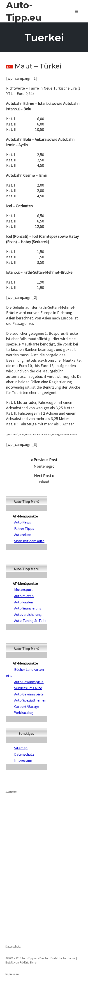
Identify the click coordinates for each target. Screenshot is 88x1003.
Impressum (12, 974)
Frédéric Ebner (28, 962)
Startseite (10, 792)
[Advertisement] (44, 868)
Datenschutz (13, 946)
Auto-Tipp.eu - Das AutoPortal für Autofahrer (49, 958)
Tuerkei (44, 37)
